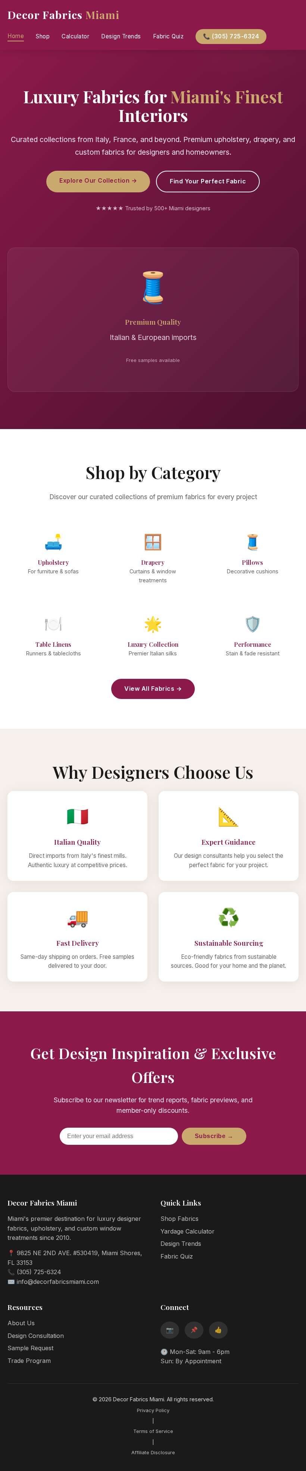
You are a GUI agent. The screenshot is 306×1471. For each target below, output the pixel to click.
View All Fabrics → (153, 688)
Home (15, 36)
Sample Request (30, 1348)
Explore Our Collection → (98, 180)
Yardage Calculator (187, 1231)
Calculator (75, 36)
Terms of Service (153, 1431)
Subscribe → (214, 1136)
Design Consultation (35, 1335)
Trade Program (29, 1360)
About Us (21, 1323)
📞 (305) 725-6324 (231, 36)
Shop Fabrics (179, 1218)
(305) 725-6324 (39, 1272)
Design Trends (121, 36)
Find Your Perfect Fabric (208, 181)
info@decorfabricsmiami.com (58, 1281)
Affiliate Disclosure (153, 1452)
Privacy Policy (153, 1410)
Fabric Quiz (168, 36)
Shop (43, 36)
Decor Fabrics (63, 14)
